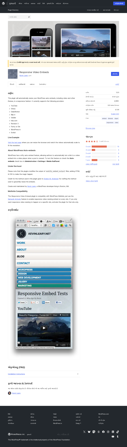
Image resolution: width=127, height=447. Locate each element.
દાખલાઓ (33, 423)
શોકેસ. (33, 414)
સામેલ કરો (79, 414)
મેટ (99, 417)
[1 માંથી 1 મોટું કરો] (77, 216)
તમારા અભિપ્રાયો (91, 164)
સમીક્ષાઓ (22, 84)
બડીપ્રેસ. (101, 423)
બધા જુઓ (115, 164)
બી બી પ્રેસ (101, 420)
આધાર (55, 417)
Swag (78, 423)
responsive (110, 122)
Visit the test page (14, 142)
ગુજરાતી (29, 434)
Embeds (110, 118)
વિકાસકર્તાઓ (57, 420)
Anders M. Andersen (51, 179)
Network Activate (14, 199)
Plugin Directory (13, 10)
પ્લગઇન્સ (33, 420)
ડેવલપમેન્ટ (42, 84)
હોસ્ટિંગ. (10, 420)
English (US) (115, 114)
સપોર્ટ (117, 84)
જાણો (54, 414)
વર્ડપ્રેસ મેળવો (119, 3)
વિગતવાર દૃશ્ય (90, 128)
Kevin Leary (23, 76)
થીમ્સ (32, 417)
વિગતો (12, 84)
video (116, 122)
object (116, 118)
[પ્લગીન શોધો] (29, 17)
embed (104, 118)
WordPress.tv (57, 423)
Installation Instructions (16, 374)
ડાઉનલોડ (115, 74)
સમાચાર (10, 417)
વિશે (9, 414)
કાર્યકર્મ (78, 417)
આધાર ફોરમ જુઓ (92, 181)
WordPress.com (103, 414)
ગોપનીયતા (11, 423)
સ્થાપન (32, 84)
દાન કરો (78, 420)
